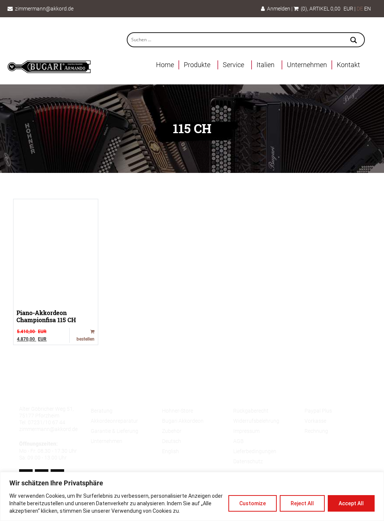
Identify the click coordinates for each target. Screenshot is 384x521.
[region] (192, 496)
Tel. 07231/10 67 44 (42, 422)
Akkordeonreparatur (114, 421)
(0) (302, 9)
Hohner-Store (177, 411)
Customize (252, 503)
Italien (265, 65)
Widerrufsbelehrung (256, 421)
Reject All (302, 503)
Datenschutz (248, 461)
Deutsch (171, 441)
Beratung (101, 411)
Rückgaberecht (250, 411)
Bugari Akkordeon (183, 421)
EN (367, 9)
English (170, 451)
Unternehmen (307, 65)
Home (165, 65)
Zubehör (172, 431)
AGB (238, 441)
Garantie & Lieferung (114, 431)
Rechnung (316, 431)
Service (233, 65)
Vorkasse (315, 421)
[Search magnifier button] (353, 41)
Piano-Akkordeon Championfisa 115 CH (46, 316)
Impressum (246, 431)
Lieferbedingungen (254, 451)
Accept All (351, 503)
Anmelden (277, 9)
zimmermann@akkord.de (44, 9)
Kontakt (348, 65)
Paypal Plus (318, 411)
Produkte (197, 65)
